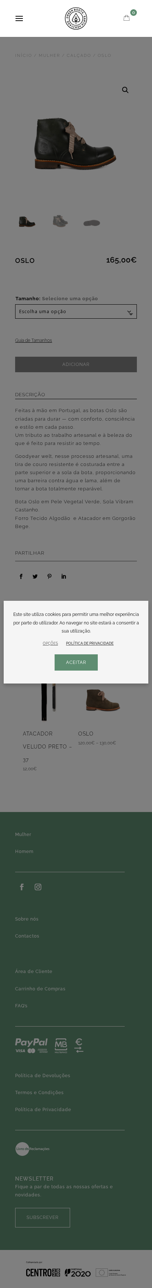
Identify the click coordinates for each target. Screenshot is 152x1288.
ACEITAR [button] (76, 662)
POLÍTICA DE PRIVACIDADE (90, 643)
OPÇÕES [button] (50, 643)
